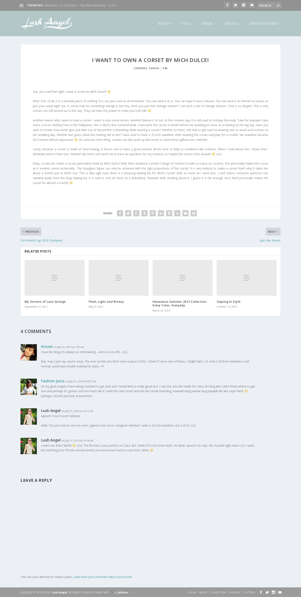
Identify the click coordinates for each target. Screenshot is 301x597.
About (203, 592)
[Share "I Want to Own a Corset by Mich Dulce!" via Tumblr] (144, 213)
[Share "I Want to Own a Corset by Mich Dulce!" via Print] (194, 213)
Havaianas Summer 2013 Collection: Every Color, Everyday (180, 303)
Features (234, 592)
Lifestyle (231, 24)
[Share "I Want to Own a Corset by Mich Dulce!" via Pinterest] (153, 213)
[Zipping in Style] (247, 278)
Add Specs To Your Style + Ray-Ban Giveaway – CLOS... (81, 5)
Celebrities (140, 68)
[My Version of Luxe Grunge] (55, 278)
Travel (207, 24)
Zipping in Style (229, 302)
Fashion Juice (52, 380)
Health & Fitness (263, 24)
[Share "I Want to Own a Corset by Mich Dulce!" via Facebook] (120, 213)
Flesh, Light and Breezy (106, 302)
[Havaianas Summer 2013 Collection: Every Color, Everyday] (183, 278)
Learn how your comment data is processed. (102, 577)
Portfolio (249, 592)
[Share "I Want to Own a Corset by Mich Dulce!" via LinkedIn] (161, 213)
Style (186, 24)
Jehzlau (123, 592)
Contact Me (218, 592)
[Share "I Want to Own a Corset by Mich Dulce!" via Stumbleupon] (177, 213)
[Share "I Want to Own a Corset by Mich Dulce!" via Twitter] (128, 213)
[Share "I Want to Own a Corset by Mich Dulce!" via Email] (185, 213)
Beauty (164, 24)
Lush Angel (59, 592)
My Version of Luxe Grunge (45, 302)
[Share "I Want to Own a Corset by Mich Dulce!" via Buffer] (169, 213)
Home (192, 592)
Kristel (47, 346)
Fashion (154, 68)
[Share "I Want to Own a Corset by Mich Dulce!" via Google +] (136, 213)
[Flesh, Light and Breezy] (119, 278)
